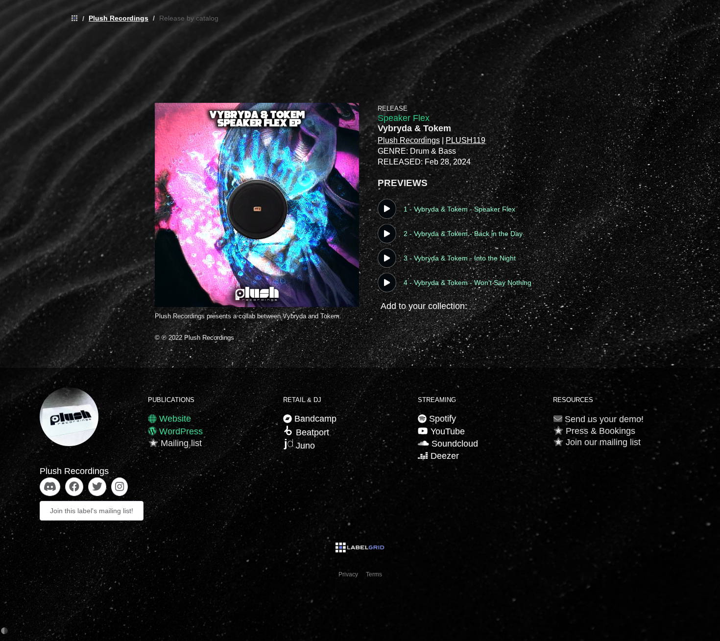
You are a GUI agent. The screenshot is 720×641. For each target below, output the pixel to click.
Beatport (311, 432)
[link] (72, 19)
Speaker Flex (404, 118)
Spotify (441, 419)
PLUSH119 (465, 140)
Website (174, 419)
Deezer (443, 456)
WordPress (180, 431)
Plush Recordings (118, 18)
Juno (304, 446)
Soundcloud (453, 444)
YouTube (446, 431)
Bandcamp (314, 419)
